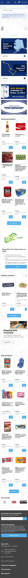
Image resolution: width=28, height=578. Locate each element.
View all (13, 491)
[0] (18, 2)
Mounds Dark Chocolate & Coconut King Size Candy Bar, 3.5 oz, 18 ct (7, 470)
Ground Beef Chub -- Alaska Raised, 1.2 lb (7, 166)
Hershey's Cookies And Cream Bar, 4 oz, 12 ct (20, 436)
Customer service (14, 535)
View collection (13, 223)
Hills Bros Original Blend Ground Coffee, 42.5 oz (7, 201)
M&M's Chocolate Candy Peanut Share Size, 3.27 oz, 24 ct (20, 470)
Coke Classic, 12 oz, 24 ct (19, 135)
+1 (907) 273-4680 (8, 556)
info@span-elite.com (9, 561)
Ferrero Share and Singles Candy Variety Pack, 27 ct (7, 404)
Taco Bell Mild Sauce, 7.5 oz (6, 135)
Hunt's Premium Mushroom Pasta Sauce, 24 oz (7, 372)
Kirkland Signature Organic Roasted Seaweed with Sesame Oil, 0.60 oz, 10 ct (20, 168)
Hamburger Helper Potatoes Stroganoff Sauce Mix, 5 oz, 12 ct (7, 437)
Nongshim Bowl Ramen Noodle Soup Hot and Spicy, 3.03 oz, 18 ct (20, 202)
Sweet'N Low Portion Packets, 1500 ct (20, 404)
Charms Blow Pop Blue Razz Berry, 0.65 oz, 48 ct (20, 372)
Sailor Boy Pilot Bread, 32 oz (6, 294)
